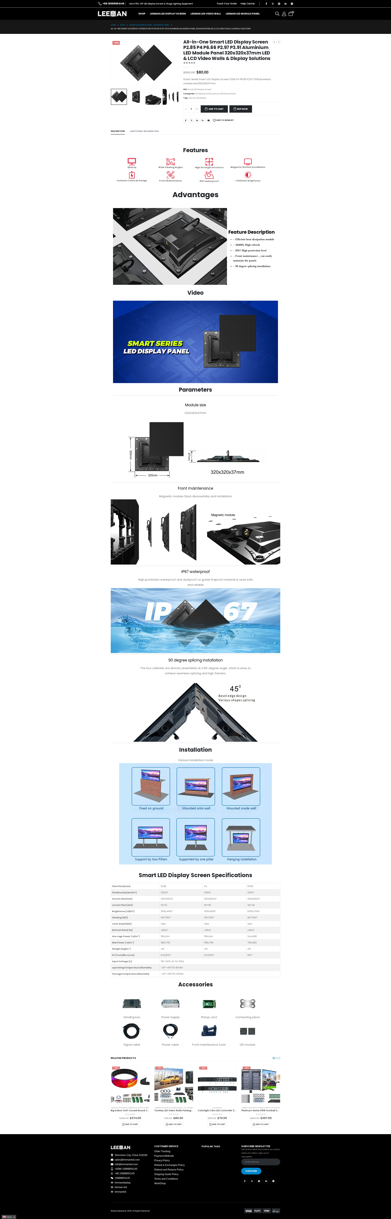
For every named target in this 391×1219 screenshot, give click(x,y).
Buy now (242, 108)
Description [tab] (118, 131)
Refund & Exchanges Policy (169, 1165)
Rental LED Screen (141, 1108)
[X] (272, 3)
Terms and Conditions (166, 1178)
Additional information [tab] (144, 131)
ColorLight (173, 1108)
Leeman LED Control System (252, 1108)
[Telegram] (292, 3)
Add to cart (216, 108)
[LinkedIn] (285, 3)
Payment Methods (164, 1156)
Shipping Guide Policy (166, 1174)
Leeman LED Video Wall (206, 13)
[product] (260, 1084)
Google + (202, 120)
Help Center (248, 3)
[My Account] (284, 14)
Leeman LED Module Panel (243, 13)
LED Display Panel (203, 93)
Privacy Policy (162, 1160)
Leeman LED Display (197, 98)
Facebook (185, 120)
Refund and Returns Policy (168, 1169)
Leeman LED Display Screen (168, 13)
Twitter (191, 120)
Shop (141, 13)
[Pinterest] (279, 3)
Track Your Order (227, 3)
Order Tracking (162, 1151)
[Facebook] (266, 3)
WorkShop (160, 1183)
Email (208, 120)
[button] (111, 63)
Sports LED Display (228, 1108)
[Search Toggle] (277, 14)
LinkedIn (197, 120)
